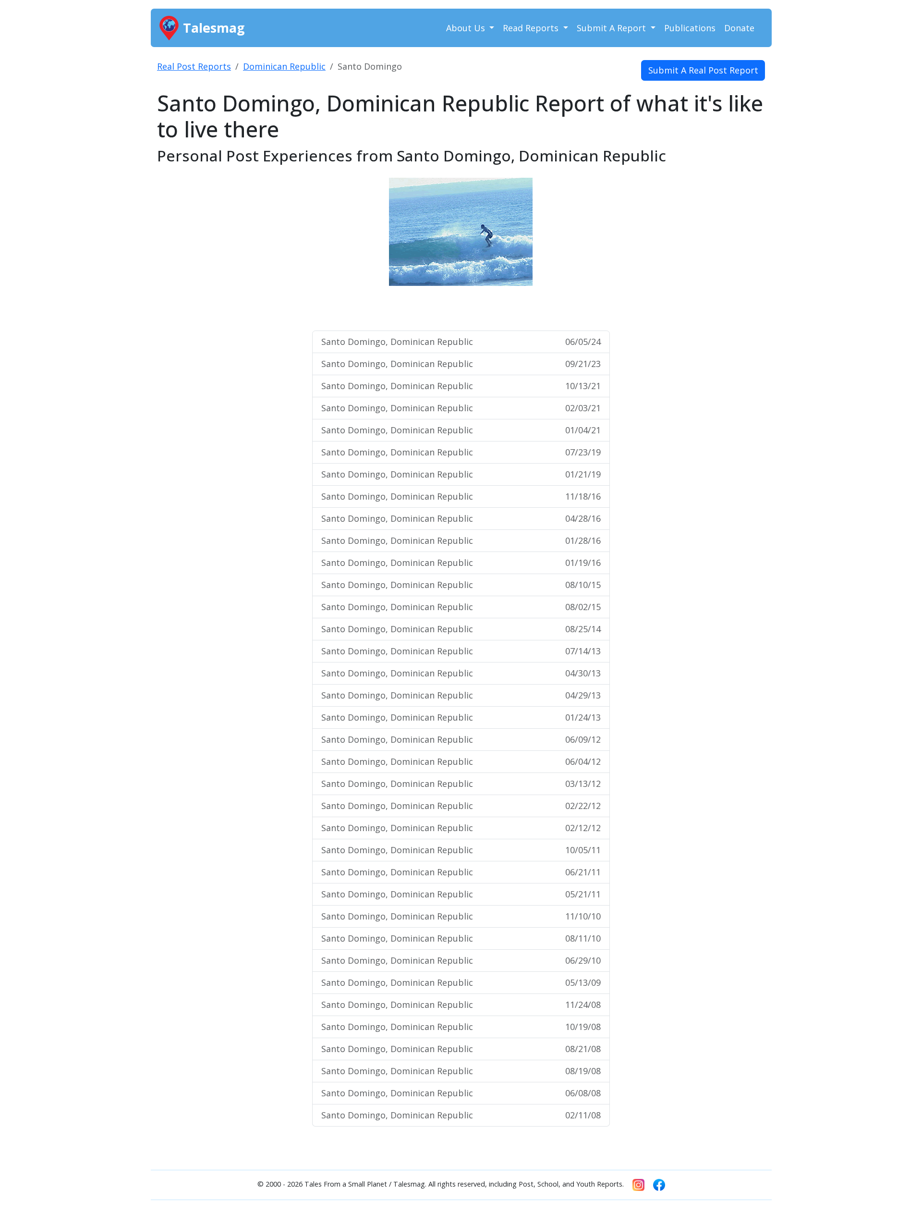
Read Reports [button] (532, 28)
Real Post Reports (194, 66)
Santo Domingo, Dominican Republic (461, 341)
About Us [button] (466, 28)
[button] (356, 250)
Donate (739, 28)
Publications (690, 28)
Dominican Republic (284, 66)
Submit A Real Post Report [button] (703, 70)
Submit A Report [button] (612, 28)
